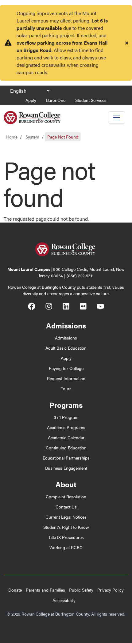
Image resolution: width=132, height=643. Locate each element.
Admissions (66, 338)
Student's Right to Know (66, 527)
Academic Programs (66, 427)
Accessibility (64, 600)
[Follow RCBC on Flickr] (83, 307)
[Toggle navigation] (116, 117)
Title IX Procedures (66, 537)
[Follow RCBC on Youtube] (100, 307)
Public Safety (81, 590)
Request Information (66, 378)
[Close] (127, 42)
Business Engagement (66, 468)
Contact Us (66, 507)
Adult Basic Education (66, 348)
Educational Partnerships (66, 458)
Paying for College (66, 368)
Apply (30, 100)
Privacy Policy (110, 590)
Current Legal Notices (66, 517)
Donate (15, 590)
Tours (66, 388)
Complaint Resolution (66, 496)
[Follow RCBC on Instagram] (48, 307)
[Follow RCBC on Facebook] (31, 307)
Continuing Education (66, 447)
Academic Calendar (66, 437)
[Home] (32, 115)
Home (11, 137)
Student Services (91, 100)
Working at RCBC (66, 547)
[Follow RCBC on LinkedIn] (66, 307)
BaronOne (55, 100)
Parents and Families (45, 590)
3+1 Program (66, 417)
